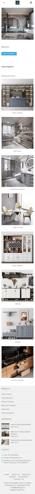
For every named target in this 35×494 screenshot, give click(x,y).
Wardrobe (5, 409)
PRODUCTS (26, 474)
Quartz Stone (6, 394)
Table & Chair (17, 227)
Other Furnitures (7, 413)
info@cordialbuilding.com (13, 458)
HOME (6, 474)
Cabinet (17, 304)
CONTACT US (19, 479)
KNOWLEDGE (23, 477)
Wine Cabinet (17, 113)
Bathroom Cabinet (8, 405)
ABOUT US (15, 474)
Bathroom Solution (17, 189)
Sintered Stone (7, 398)
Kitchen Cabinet (17, 380)
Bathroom (17, 151)
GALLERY (12, 477)
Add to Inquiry (9, 53)
